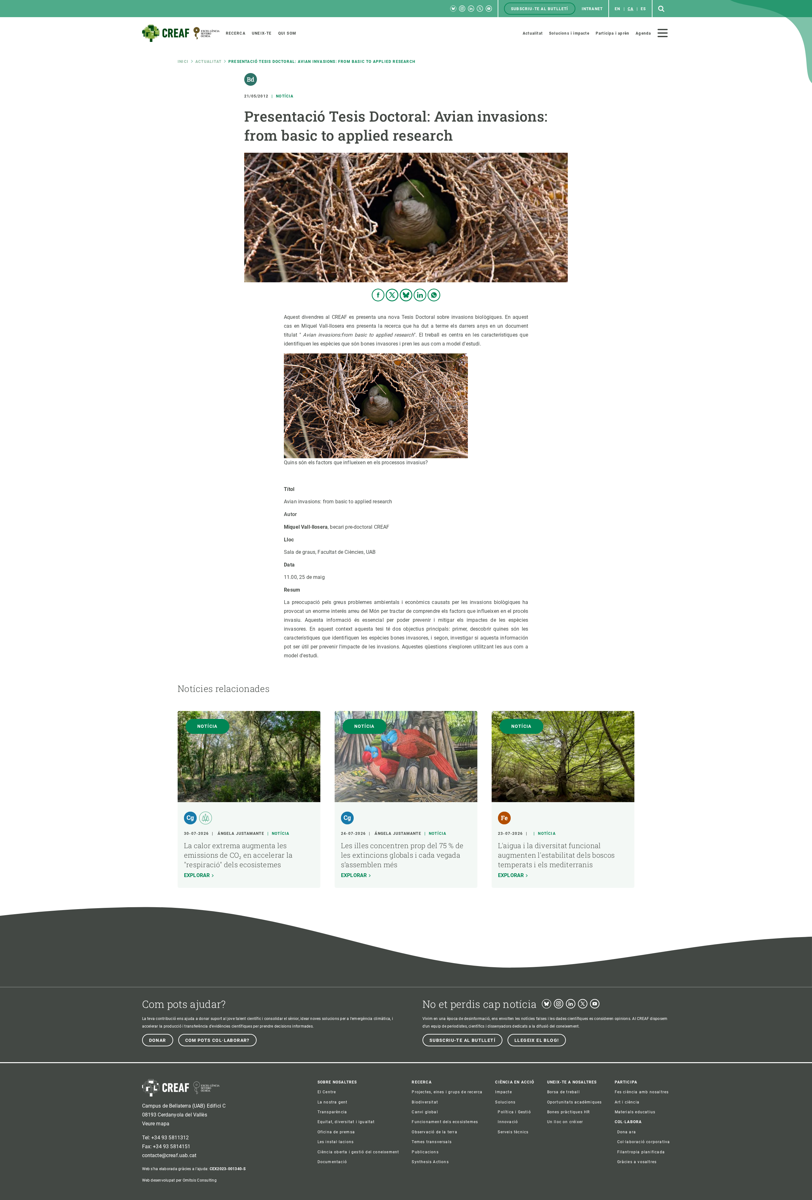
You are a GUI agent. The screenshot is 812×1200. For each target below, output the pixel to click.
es (643, 9)
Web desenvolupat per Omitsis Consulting (179, 1180)
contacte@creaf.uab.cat (169, 1155)
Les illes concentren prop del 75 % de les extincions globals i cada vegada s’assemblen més (402, 855)
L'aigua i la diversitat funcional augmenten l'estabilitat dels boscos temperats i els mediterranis (556, 855)
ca (630, 9)
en (617, 9)
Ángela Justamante (241, 833)
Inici (183, 61)
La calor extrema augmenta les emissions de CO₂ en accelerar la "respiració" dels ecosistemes (238, 855)
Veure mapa (156, 1124)
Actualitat (208, 61)
